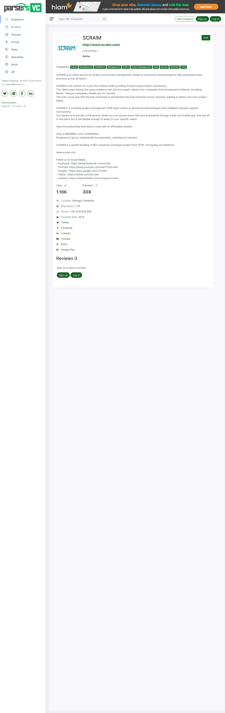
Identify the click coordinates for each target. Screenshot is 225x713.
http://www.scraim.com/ (101, 45)
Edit (206, 37)
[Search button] (104, 19)
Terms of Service (10, 80)
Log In (215, 18)
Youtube (65, 238)
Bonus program (9, 102)
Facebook (66, 227)
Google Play (68, 249)
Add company (185, 18)
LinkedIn (66, 233)
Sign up (202, 18)
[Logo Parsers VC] (23, 7)
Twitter (65, 222)
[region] (23, 356)
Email (64, 244)
